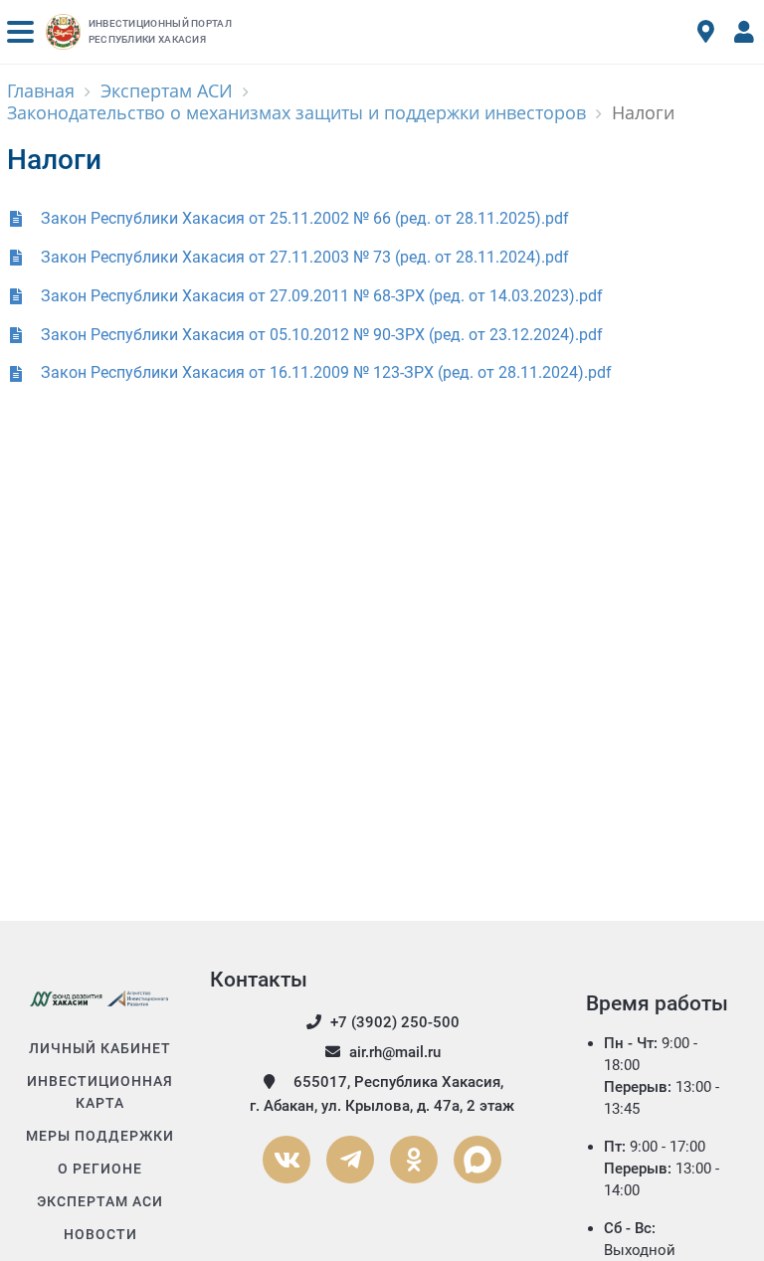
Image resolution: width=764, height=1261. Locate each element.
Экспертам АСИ (100, 1201)
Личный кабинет (100, 1048)
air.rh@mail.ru (395, 1052)
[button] (20, 32)
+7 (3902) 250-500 (395, 1022)
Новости (100, 1234)
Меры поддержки (100, 1136)
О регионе (100, 1168)
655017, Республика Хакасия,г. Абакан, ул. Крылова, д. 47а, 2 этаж (382, 1094)
